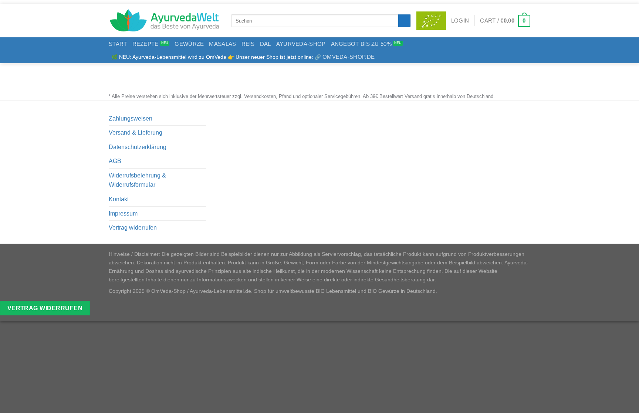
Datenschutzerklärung (137, 147)
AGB (115, 161)
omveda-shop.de (348, 57)
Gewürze (189, 44)
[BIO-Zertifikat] (431, 21)
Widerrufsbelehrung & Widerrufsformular (137, 180)
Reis (248, 44)
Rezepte (145, 44)
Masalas (222, 44)
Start (118, 44)
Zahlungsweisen (130, 118)
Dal (265, 44)
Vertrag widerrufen (133, 227)
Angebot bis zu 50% (361, 44)
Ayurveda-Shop (301, 44)
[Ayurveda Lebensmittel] (164, 20)
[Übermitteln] (404, 20)
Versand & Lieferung (135, 132)
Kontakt (119, 199)
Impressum (123, 213)
